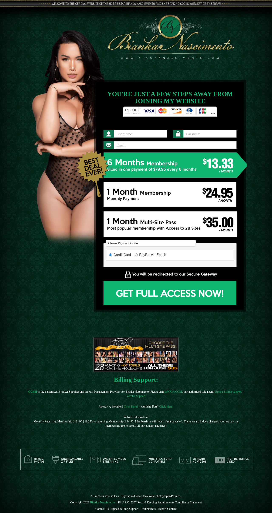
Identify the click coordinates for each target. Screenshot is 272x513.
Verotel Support (136, 396)
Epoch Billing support (228, 391)
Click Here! (131, 406)
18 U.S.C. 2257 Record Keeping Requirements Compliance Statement (160, 502)
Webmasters (148, 509)
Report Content (167, 509)
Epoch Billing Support (125, 509)
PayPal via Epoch (152, 255)
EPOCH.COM (173, 391)
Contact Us (102, 509)
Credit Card (122, 255)
